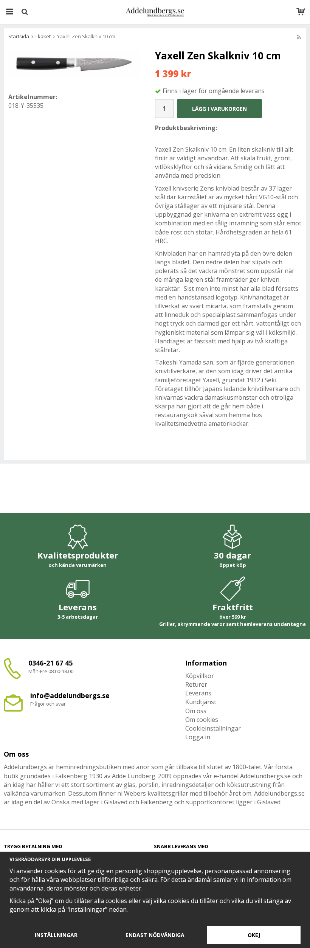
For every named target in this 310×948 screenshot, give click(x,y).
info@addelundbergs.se (70, 695)
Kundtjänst (200, 702)
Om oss (195, 711)
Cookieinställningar (213, 728)
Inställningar (56, 935)
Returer (196, 684)
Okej (254, 935)
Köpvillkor (199, 676)
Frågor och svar (48, 703)
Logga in (197, 737)
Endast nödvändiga (155, 935)
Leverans (198, 693)
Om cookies (201, 719)
